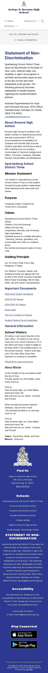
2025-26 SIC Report (14, 299)
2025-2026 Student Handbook (19, 294)
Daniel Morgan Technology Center (23, 530)
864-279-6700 (22, 486)
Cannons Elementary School (22, 506)
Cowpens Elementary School (22, 511)
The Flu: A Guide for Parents (18, 315)
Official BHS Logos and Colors (19, 362)
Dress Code (10, 310)
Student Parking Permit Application (21, 320)
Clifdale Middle (23, 520)
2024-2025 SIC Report (15, 304)
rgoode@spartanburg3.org (17, 116)
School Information (27, 40)
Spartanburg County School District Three (23, 501)
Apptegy (29, 670)
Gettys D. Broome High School (24, 34)
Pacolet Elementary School (23, 515)
